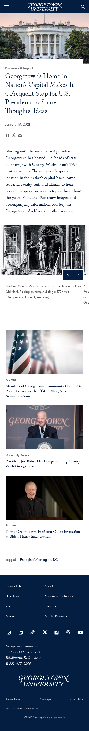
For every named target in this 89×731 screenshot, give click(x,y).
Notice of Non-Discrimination (22, 708)
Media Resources (56, 616)
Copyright (45, 699)
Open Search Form (83, 6)
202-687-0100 (20, 664)
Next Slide (68, 275)
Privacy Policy (13, 699)
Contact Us (13, 586)
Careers (50, 606)
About (48, 586)
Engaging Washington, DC (39, 559)
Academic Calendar (58, 596)
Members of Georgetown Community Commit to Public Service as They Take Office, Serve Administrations (44, 392)
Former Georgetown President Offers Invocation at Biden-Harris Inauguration (43, 534)
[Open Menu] (6, 6)
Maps (10, 616)
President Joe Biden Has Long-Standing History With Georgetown (43, 464)
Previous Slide (78, 275)
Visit (8, 606)
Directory (12, 596)
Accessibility (76, 699)
